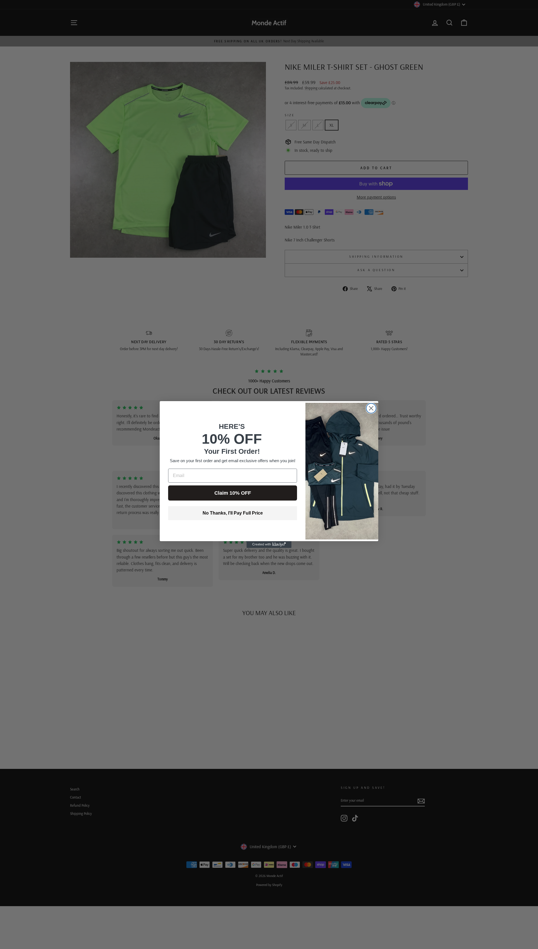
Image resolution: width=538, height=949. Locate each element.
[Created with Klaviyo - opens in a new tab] (269, 544)
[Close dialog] (371, 408)
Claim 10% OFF (232, 493)
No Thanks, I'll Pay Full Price (233, 513)
